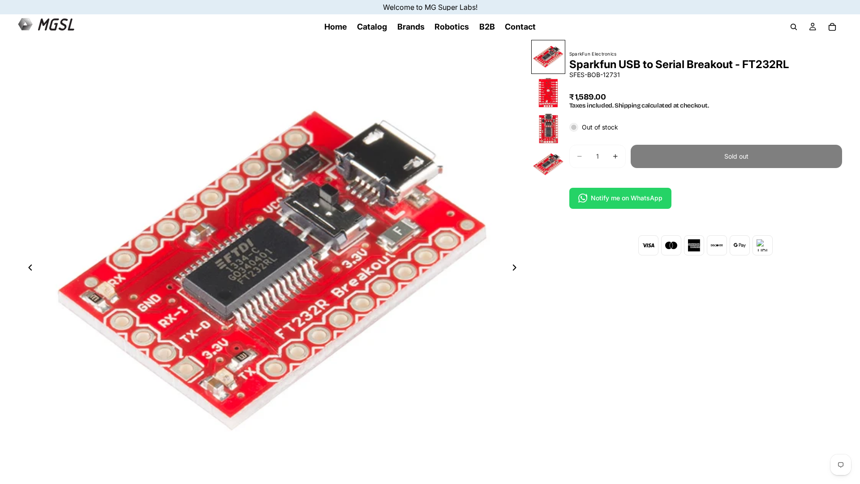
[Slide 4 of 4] (548, 164)
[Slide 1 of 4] (548, 57)
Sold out (736, 156)
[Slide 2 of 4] (548, 93)
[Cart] (832, 27)
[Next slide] (517, 269)
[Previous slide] (28, 269)
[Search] (794, 27)
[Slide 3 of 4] (548, 128)
